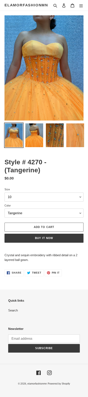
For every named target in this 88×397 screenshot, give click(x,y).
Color (8, 205)
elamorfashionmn (26, 5)
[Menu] (81, 5)
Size (7, 189)
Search (13, 310)
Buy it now (44, 238)
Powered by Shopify (59, 383)
